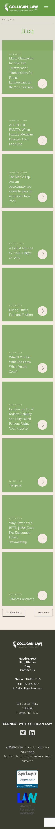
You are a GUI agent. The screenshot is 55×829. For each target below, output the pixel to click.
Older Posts (43, 612)
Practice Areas (27, 658)
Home (4, 20)
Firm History (27, 662)
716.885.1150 (32, 679)
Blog (28, 666)
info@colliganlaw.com (27, 688)
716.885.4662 (30, 684)
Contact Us (27, 670)
